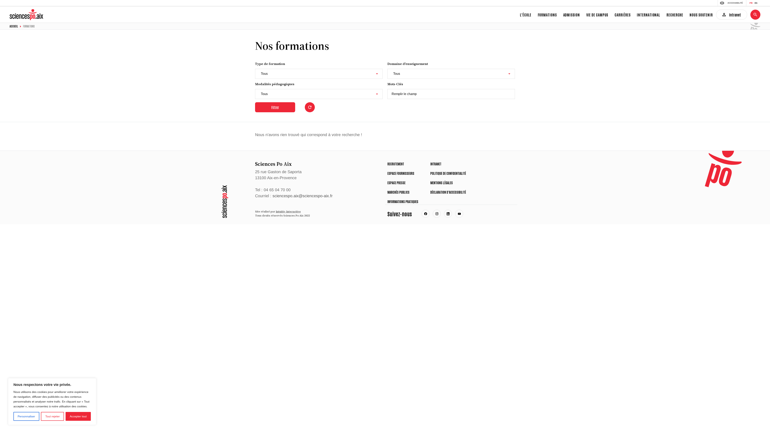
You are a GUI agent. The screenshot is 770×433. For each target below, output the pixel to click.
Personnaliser (26, 416)
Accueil (14, 26)
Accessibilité (735, 3)
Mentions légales (441, 183)
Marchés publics (398, 192)
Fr (751, 3)
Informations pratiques (402, 201)
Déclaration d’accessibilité (448, 192)
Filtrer (275, 107)
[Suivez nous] (425, 214)
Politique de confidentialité (448, 173)
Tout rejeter (52, 416)
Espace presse (396, 183)
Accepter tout (78, 416)
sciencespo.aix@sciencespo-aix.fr (303, 196)
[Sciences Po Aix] (225, 202)
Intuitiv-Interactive (288, 211)
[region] (52, 401)
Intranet (435, 164)
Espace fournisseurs (400, 173)
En (756, 3)
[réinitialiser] (310, 107)
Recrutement (395, 164)
